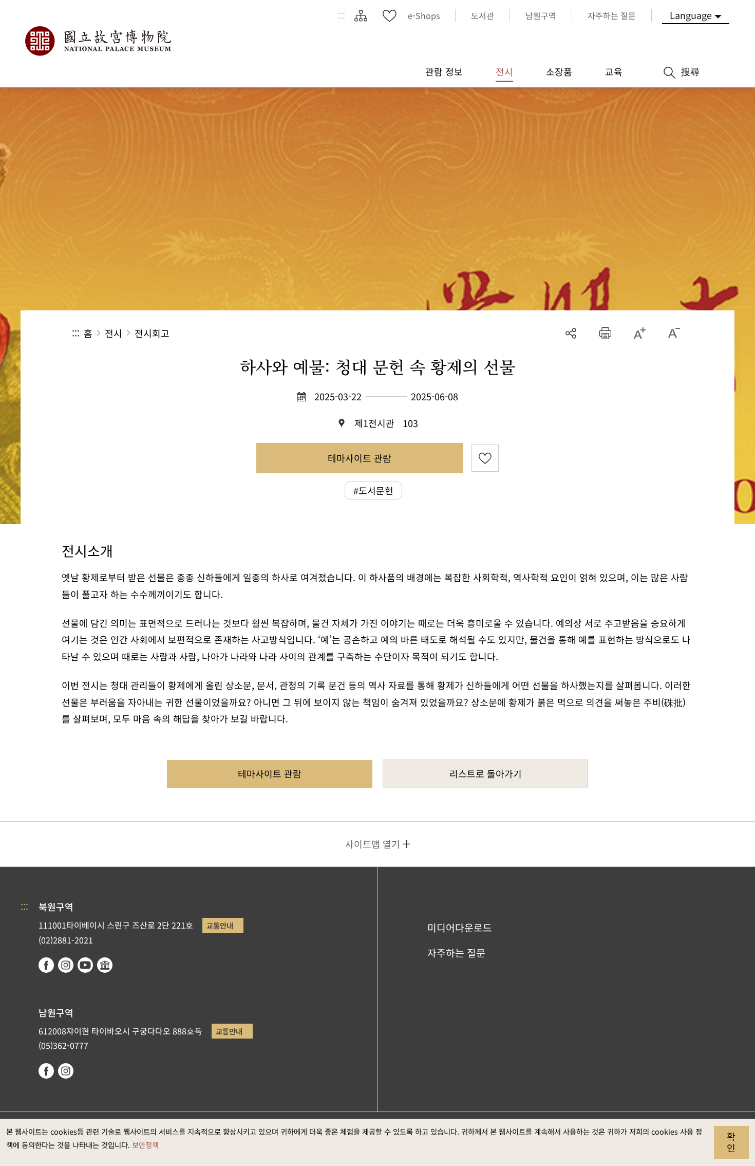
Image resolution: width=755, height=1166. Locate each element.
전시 (113, 333)
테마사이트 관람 (359, 458)
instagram (65, 965)
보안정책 (145, 1144)
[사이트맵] (360, 15)
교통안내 (219, 925)
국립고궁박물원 (98, 41)
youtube (85, 965)
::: (341, 15)
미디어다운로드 (459, 927)
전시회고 (152, 333)
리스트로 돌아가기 (485, 773)
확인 (731, 1142)
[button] (605, 333)
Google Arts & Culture (104, 965)
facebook (46, 965)
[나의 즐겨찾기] (389, 15)
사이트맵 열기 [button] (372, 843)
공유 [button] (571, 333)
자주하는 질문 (456, 953)
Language (691, 15)
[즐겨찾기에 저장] (485, 458)
